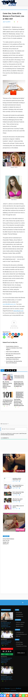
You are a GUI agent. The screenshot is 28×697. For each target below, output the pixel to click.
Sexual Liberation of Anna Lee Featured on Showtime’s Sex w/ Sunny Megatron (14, 348)
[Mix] (21, 334)
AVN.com (18, 636)
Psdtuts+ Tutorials (20, 622)
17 (15, 407)
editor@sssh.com (18, 311)
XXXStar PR (5, 543)
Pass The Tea (6, 540)
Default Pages (19, 642)
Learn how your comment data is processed (14, 434)
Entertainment (19, 614)
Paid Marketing (19, 616)
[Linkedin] (13, 334)
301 (2, 681)
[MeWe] (18, 334)
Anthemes (13, 690)
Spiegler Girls (6, 542)
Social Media (19, 612)
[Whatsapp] (4, 337)
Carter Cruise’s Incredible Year (12, 351)
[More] (12, 337)
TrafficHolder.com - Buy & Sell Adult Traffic (10, 693)
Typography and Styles (21, 646)
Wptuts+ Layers (19, 626)
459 (2, 645)
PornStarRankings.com (21, 634)
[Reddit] (10, 334)
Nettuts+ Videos (20, 624)
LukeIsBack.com (20, 632)
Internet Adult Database (8, 538)
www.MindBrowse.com (9, 304)
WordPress (18, 688)
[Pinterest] (16, 334)
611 (2, 628)
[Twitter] (7, 334)
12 (4, 406)
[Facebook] (4, 334)
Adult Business (4, 621)
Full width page (19, 644)
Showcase (7, 688)
